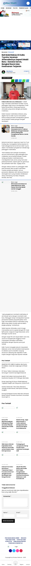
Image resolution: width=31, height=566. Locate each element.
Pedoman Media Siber (12, 538)
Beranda (4, 52)
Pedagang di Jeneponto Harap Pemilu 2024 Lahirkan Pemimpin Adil (22, 447)
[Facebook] (10, 551)
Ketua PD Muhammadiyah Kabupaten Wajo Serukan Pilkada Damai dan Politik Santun (7, 424)
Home (2, 8)
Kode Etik (8, 541)
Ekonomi (8, 8)
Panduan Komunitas (15, 543)
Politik (15, 8)
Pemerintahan (23, 8)
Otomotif (11, 52)
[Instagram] (17, 551)
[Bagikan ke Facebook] (16, 81)
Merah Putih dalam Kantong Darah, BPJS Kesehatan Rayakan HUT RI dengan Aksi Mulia (15, 377)
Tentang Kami (10, 540)
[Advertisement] (15, 28)
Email (18, 512)
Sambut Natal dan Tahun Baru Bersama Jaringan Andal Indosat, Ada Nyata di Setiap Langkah (15, 388)
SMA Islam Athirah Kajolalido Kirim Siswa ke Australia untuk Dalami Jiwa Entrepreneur (8, 447)
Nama (5, 512)
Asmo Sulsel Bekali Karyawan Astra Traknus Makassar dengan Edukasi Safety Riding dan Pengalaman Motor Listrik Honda (19, 132)
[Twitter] (14, 551)
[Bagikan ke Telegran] (27, 81)
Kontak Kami (21, 540)
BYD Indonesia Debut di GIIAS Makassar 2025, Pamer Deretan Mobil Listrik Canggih (18, 186)
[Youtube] (21, 551)
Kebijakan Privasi (20, 541)
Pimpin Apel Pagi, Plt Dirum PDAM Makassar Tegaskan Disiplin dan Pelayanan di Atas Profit (15, 382)
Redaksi (23, 538)
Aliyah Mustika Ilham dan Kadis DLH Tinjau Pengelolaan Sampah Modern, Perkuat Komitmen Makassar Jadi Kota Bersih (22, 472)
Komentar (7, 496)
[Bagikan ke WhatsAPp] (24, 81)
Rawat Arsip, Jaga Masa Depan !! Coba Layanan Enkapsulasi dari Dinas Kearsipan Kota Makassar (22, 424)
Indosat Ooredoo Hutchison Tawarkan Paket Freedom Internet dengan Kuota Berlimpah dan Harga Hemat (8, 472)
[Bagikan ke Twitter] (20, 81)
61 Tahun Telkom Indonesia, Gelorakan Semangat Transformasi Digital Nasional (14, 372)
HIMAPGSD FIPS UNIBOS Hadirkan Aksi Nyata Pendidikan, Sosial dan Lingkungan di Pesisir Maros (14, 366)
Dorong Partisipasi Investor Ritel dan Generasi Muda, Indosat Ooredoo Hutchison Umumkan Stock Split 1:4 (15, 395)
